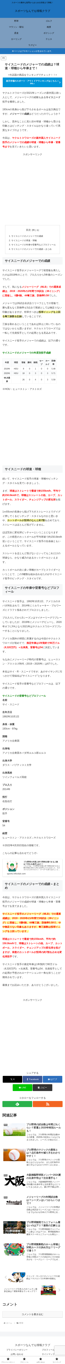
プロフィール (48, 1350)
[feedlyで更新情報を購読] (17, 1104)
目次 (28, 230)
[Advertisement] (32, 189)
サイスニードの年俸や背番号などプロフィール (33, 244)
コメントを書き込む (32, 1314)
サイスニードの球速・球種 (24, 240)
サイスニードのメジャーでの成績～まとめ (31, 249)
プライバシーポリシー (17, 1350)
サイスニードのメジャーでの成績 (27, 236)
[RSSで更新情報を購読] (48, 1104)
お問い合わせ (17, 1354)
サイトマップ (48, 1354)
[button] (42, 1087)
